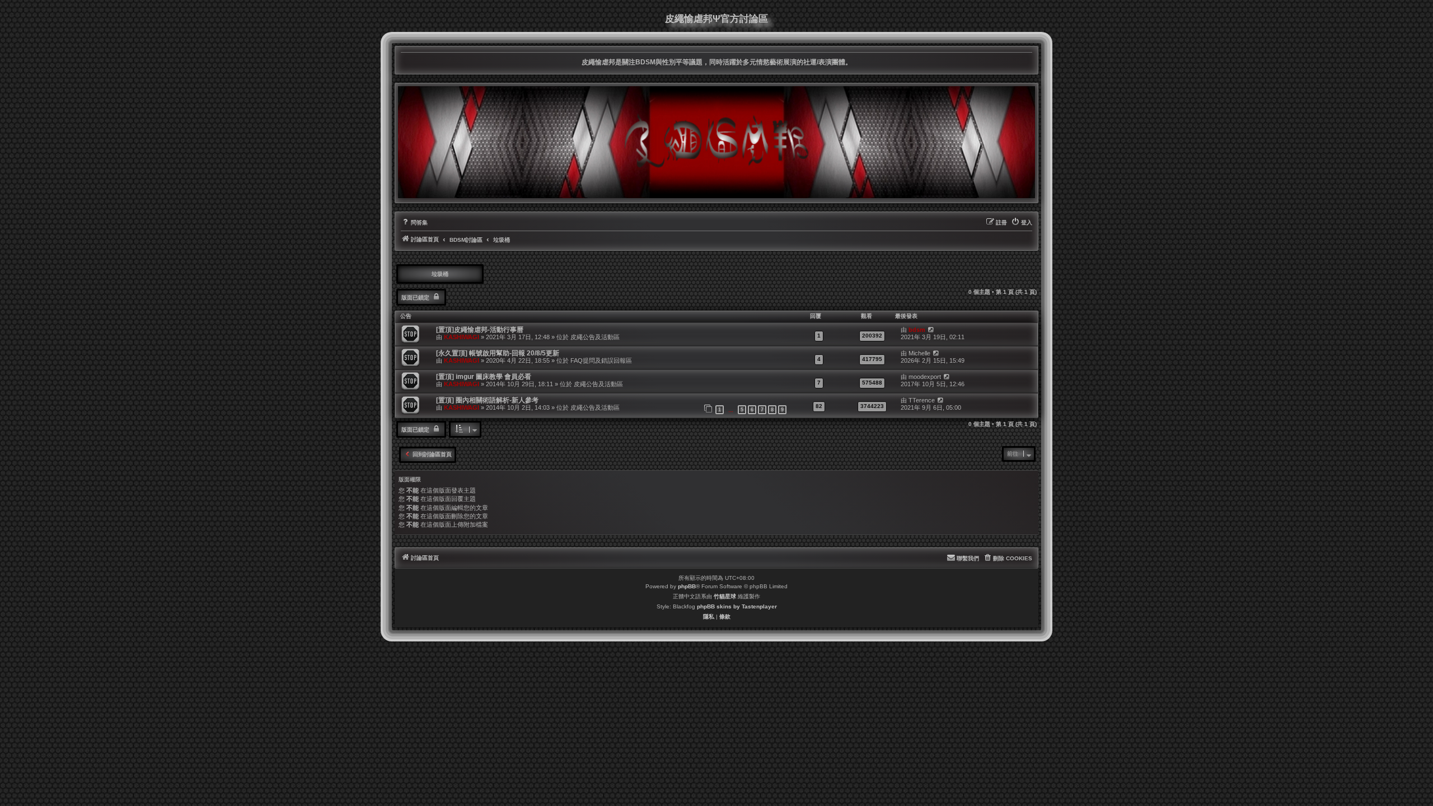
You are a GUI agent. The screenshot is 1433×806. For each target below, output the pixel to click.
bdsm (916, 329)
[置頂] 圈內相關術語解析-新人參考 (487, 400)
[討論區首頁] (716, 142)
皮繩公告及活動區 (595, 337)
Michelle (919, 353)
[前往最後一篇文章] (931, 330)
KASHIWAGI (461, 337)
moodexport (924, 376)
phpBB (687, 586)
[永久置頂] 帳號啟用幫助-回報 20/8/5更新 (497, 353)
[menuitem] (414, 222)
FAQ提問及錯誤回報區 (601, 360)
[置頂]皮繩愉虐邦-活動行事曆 (479, 330)
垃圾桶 (440, 274)
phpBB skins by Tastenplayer (737, 606)
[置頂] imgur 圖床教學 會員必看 (483, 377)
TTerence (921, 400)
